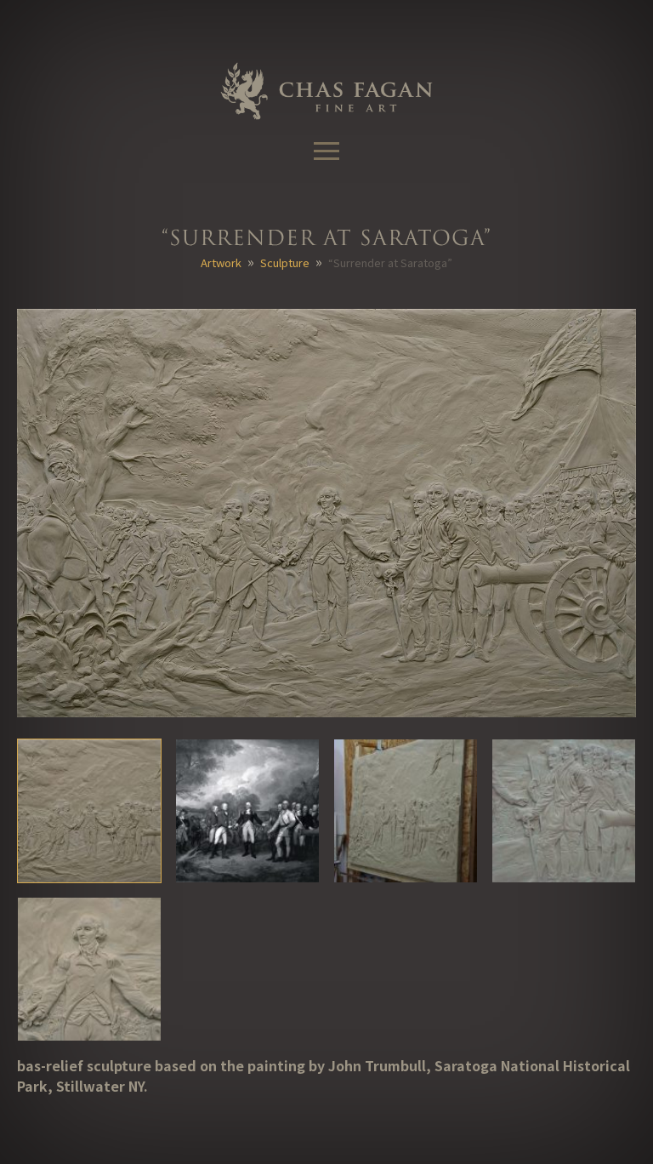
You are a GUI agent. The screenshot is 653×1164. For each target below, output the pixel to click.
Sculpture (284, 262)
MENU (326, 152)
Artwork (221, 262)
